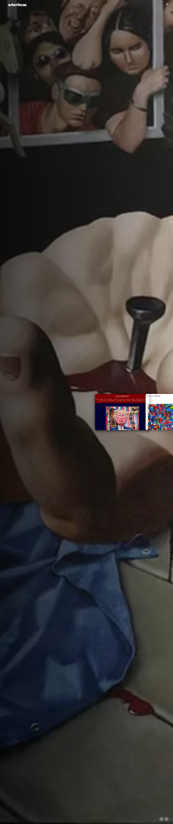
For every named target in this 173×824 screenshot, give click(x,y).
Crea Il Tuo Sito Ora (52, 54)
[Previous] (161, 819)
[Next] (166, 819)
